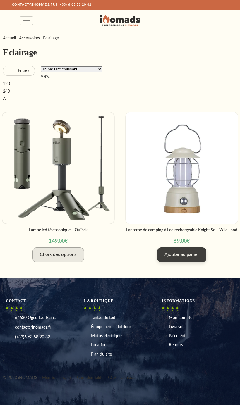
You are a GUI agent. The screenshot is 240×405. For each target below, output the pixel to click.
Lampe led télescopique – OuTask (58, 230)
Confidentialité (90, 378)
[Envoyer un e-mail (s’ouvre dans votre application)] (225, 5)
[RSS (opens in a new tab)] (220, 5)
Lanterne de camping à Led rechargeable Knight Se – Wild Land (181, 230)
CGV (112, 378)
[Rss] (17, 365)
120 (6, 84)
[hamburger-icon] (26, 20)
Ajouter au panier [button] (181, 254)
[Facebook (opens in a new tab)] (201, 5)
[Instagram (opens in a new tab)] (207, 5)
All (5, 99)
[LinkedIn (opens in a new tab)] (213, 5)
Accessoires (29, 38)
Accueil (9, 38)
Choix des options (58, 254)
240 (6, 91)
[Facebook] (5, 365)
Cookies (128, 378)
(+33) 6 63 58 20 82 (75, 4)
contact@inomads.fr (33, 4)
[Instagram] (9, 365)
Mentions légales (57, 378)
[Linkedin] (14, 365)
